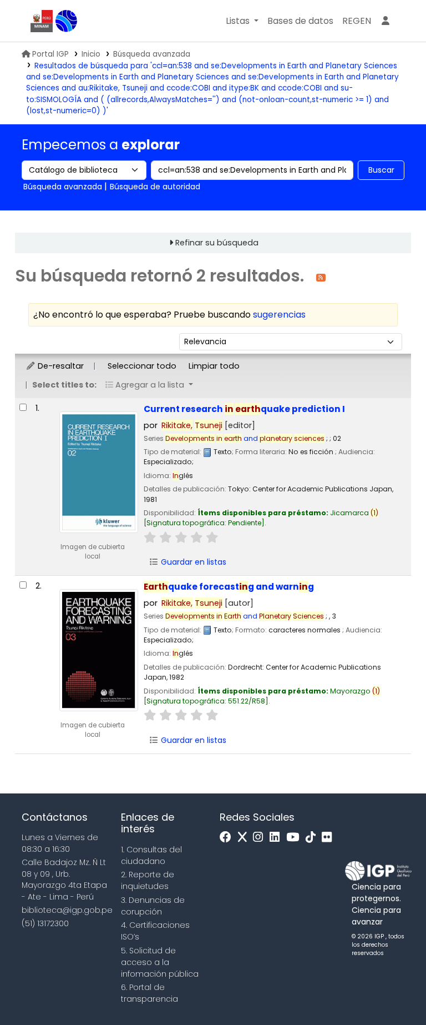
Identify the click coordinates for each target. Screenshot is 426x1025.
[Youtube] (295, 837)
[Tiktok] (313, 837)
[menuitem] (357, 21)
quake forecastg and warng (229, 586)
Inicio (91, 54)
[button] (242, 21)
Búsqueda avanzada (151, 54)
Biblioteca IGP (66, 21)
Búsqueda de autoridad (155, 186)
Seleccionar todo (142, 365)
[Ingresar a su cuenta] (385, 21)
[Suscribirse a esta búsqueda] (321, 277)
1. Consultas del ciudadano (151, 855)
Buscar (381, 169)
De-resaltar (60, 365)
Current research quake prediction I (244, 409)
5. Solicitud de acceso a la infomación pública (160, 962)
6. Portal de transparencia (149, 993)
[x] (245, 837)
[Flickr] (329, 837)
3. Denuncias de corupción (153, 906)
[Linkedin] (277, 837)
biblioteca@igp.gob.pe (67, 910)
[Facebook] (228, 837)
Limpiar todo (214, 365)
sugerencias (279, 314)
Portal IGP (50, 54)
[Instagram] (260, 837)
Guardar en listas (192, 561)
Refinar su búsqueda (216, 242)
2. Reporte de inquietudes (147, 880)
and (244, 438)
